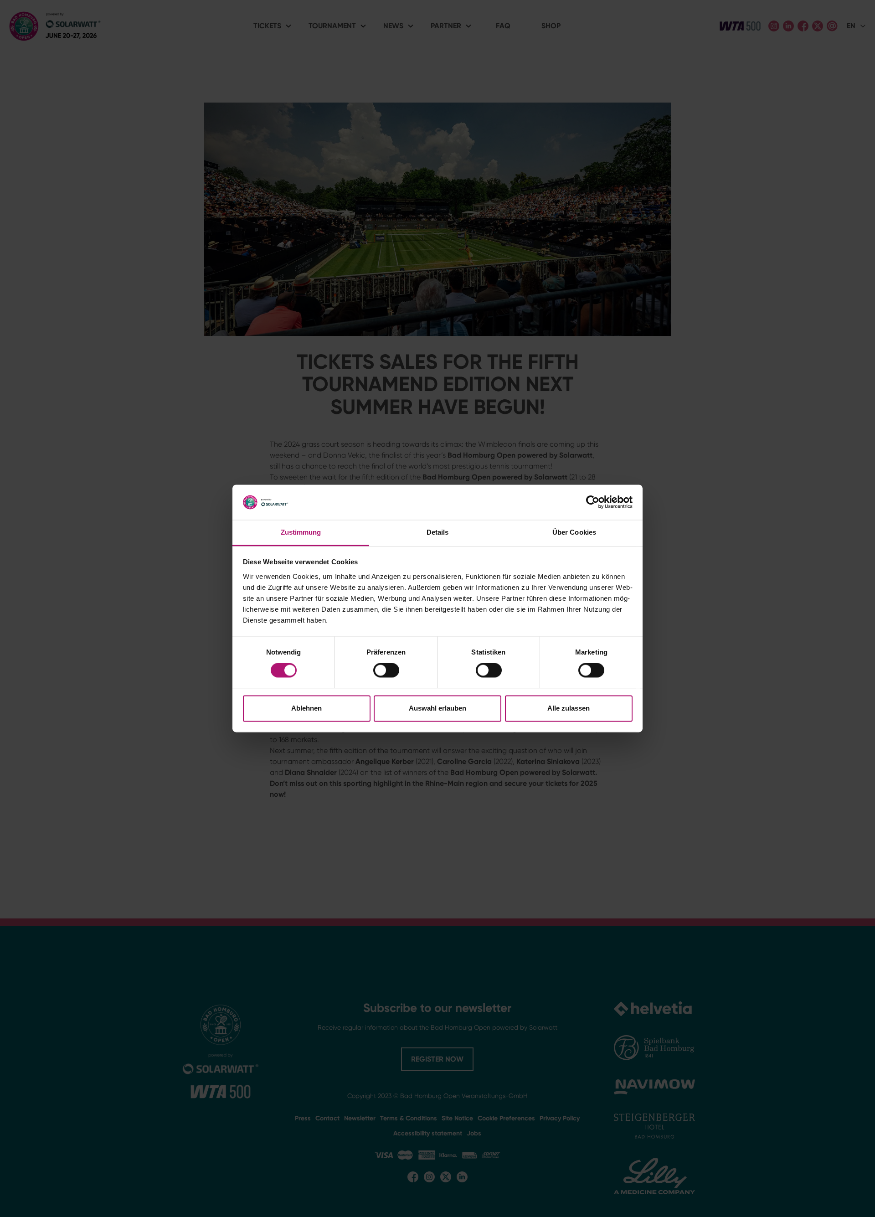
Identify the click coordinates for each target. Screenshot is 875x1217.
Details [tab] (438, 532)
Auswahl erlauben (437, 708)
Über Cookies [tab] (574, 532)
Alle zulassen (568, 708)
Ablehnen (306, 708)
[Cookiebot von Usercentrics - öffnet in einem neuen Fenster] (593, 502)
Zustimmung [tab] (301, 532)
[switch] (386, 670)
